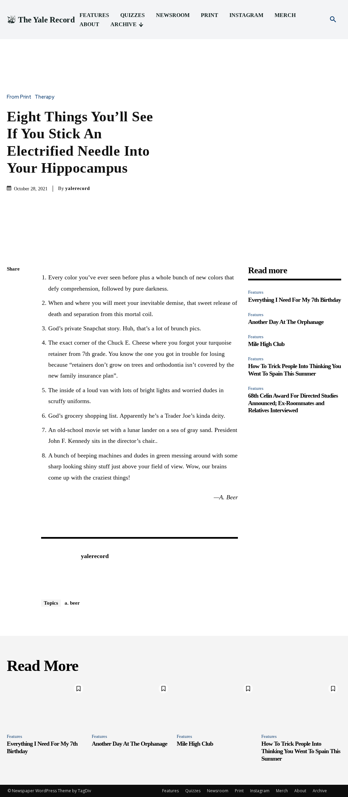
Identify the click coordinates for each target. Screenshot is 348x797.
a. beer (72, 603)
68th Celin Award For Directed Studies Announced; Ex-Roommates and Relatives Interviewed (293, 403)
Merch (282, 791)
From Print (19, 97)
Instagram (259, 791)
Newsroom (217, 791)
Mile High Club (266, 344)
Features (255, 292)
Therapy (44, 97)
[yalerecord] (57, 566)
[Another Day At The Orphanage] (132, 704)
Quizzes (193, 791)
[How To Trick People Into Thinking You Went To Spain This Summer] (301, 704)
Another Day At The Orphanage (286, 321)
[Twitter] (13, 301)
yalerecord (77, 188)
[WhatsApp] (13, 333)
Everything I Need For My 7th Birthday (294, 299)
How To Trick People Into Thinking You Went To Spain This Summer (294, 370)
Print (239, 791)
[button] (333, 20)
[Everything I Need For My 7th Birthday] (47, 704)
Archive (320, 791)
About (300, 791)
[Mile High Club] (217, 704)
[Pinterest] (13, 317)
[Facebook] (13, 285)
